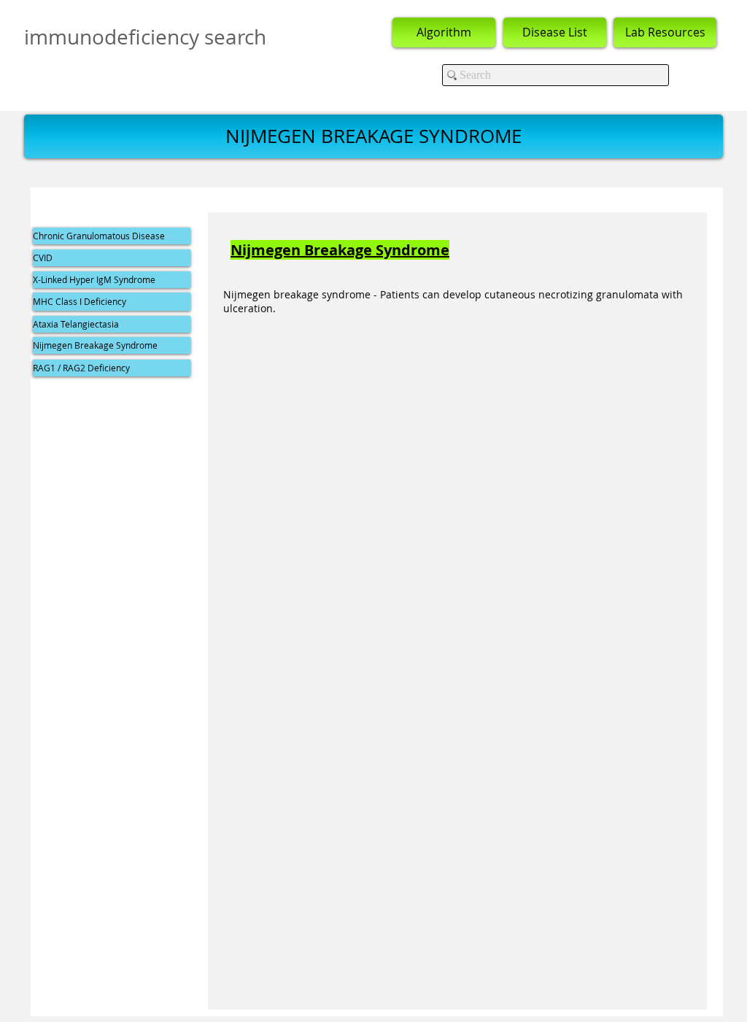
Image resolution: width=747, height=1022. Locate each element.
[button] (373, 136)
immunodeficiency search (145, 36)
